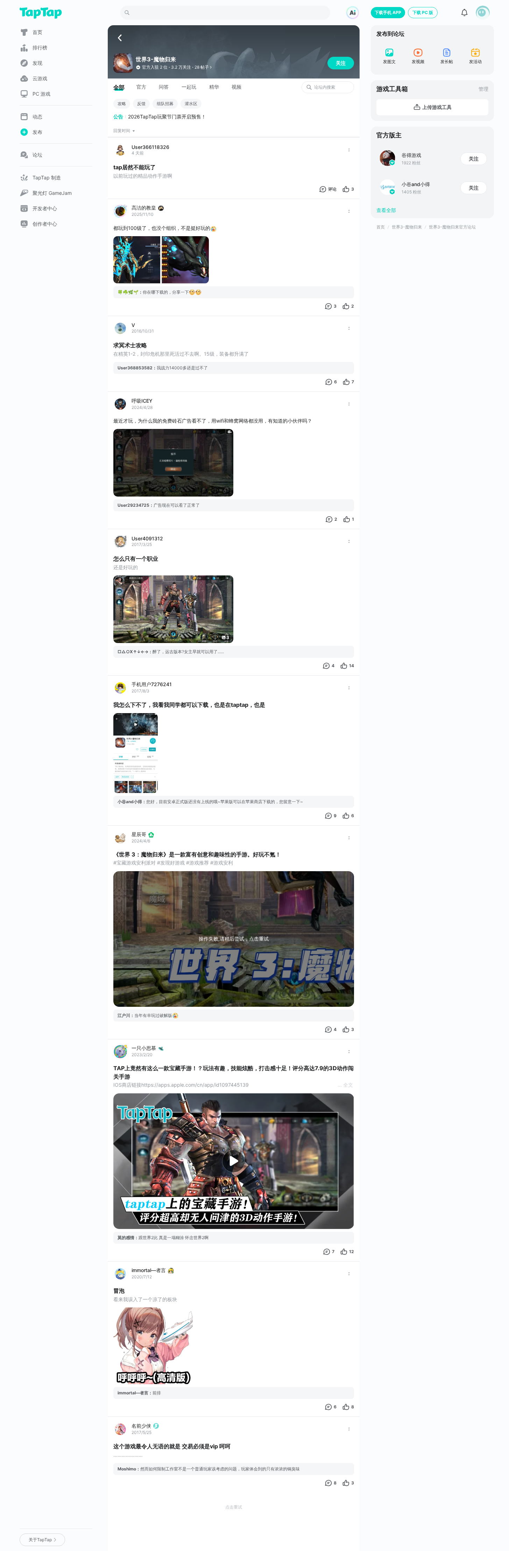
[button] (483, 13)
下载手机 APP (388, 12)
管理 (483, 89)
